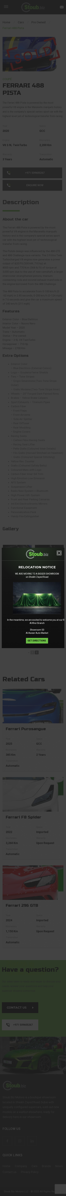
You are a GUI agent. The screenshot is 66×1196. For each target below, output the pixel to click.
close (59, 553)
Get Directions (37, 640)
